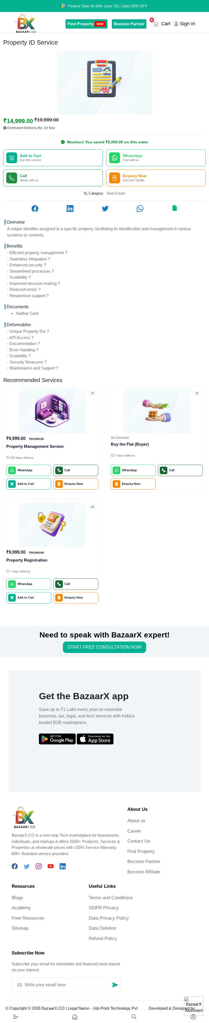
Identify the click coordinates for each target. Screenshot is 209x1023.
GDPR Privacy (104, 907)
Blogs (17, 897)
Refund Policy (103, 938)
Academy (21, 907)
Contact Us (138, 841)
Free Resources (28, 918)
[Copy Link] (174, 208)
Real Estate (116, 193)
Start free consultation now (104, 647)
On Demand (120, 438)
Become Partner (129, 23)
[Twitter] (27, 866)
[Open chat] (194, 1006)
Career (134, 831)
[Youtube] (51, 866)
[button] (162, 24)
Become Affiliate (143, 871)
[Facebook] (15, 866)
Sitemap (20, 928)
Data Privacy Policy (109, 918)
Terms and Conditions (111, 897)
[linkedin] (63, 866)
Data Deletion (102, 928)
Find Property (85, 23)
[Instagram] (39, 866)
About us (136, 820)
